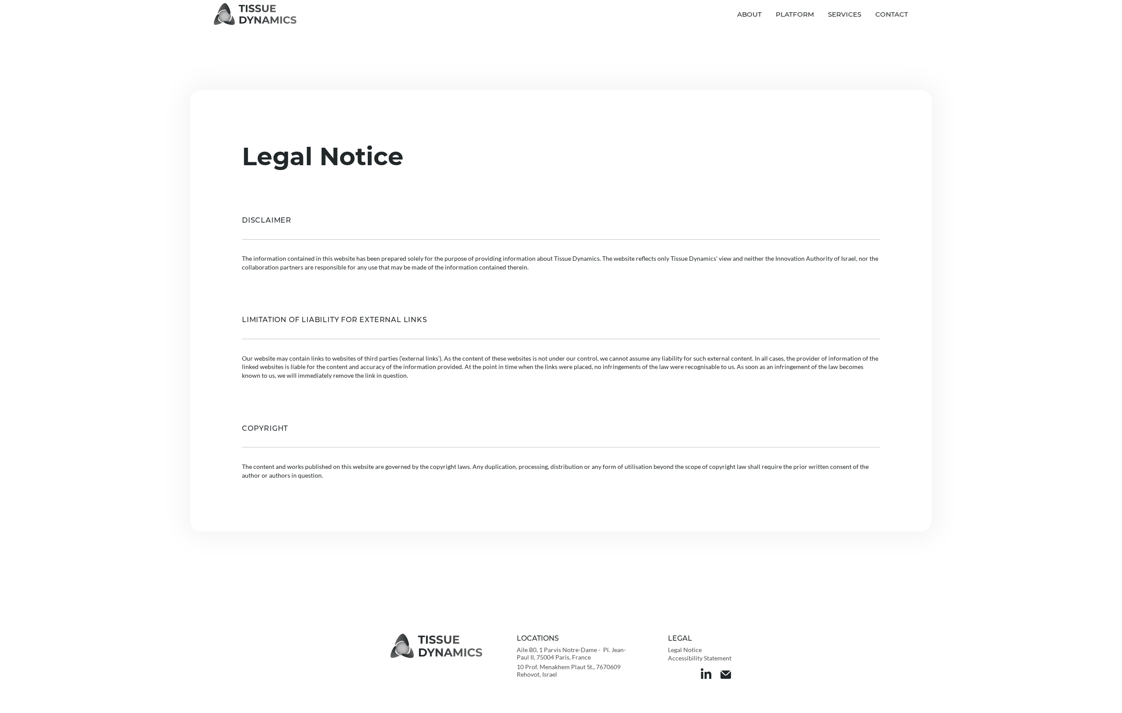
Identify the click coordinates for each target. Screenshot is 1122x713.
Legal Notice (685, 649)
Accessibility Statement (699, 658)
